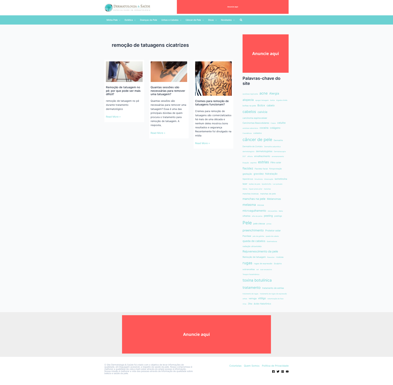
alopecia (248, 100)
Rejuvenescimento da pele (260, 251)
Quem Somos (251, 365)
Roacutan (270, 257)
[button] (113, 20)
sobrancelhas (249, 269)
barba (272, 100)
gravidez (259, 173)
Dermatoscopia (280, 152)
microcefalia (272, 211)
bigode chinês (281, 100)
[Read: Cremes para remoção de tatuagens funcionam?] (213, 78)
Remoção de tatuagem (254, 257)
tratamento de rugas (250, 294)
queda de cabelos (254, 241)
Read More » (113, 117)
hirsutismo (259, 179)
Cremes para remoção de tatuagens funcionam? (212, 102)
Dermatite (278, 140)
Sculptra (278, 263)
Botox (261, 105)
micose (260, 205)
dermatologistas (264, 151)
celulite (281, 122)
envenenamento (278, 156)
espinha (253, 163)
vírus (244, 304)
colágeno (275, 127)
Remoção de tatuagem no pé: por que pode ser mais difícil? (123, 91)
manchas (267, 189)
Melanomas (274, 198)
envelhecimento (262, 156)
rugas (247, 263)
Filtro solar (275, 162)
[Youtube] (287, 371)
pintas (269, 224)
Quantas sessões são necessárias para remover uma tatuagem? (168, 91)
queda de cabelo (272, 236)
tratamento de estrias (273, 288)
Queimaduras (272, 241)
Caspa (273, 123)
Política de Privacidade (275, 365)
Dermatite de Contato (253, 146)
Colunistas (235, 365)
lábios (245, 189)
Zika (250, 303)
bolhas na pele (249, 105)
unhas (245, 299)
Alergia (274, 93)
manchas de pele (268, 194)
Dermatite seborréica (272, 147)
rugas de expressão (263, 263)
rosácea (279, 257)
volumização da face (275, 299)
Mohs (281, 211)
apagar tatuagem (262, 100)
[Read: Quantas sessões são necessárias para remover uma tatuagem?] (169, 71)
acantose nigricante (250, 94)
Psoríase (247, 236)
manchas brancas (251, 194)
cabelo (271, 105)
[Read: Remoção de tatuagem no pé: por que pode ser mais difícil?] (124, 71)
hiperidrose (248, 179)
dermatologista (248, 152)
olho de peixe (257, 216)
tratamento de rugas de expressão (273, 294)
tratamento (252, 287)
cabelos (249, 111)
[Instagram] (282, 371)
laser (245, 183)
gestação (247, 173)
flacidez (248, 168)
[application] (119, 20)
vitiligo (262, 298)
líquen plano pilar (255, 189)
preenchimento (253, 230)
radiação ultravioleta (252, 246)
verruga (253, 298)
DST (244, 156)
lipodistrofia (266, 184)
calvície (262, 112)
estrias (263, 162)
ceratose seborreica (250, 128)
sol (257, 270)
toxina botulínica (257, 280)
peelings (278, 216)
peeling (268, 215)
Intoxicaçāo (268, 179)
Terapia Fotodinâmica (251, 274)
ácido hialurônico (262, 303)
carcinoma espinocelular (255, 118)
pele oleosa (259, 223)
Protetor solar (273, 230)
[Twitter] (278, 371)
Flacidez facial (261, 169)
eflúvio (250, 156)
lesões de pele (254, 184)
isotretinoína (281, 179)
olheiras (246, 216)
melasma (249, 205)
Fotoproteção (275, 169)
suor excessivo (266, 270)
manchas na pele (254, 199)
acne (263, 93)
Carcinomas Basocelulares (256, 123)
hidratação (271, 173)
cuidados (257, 133)
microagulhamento (254, 210)
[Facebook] (273, 371)
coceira (264, 127)
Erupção (246, 163)
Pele (247, 222)
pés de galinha (258, 236)
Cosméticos (247, 133)
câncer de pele (257, 139)
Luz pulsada (277, 184)
